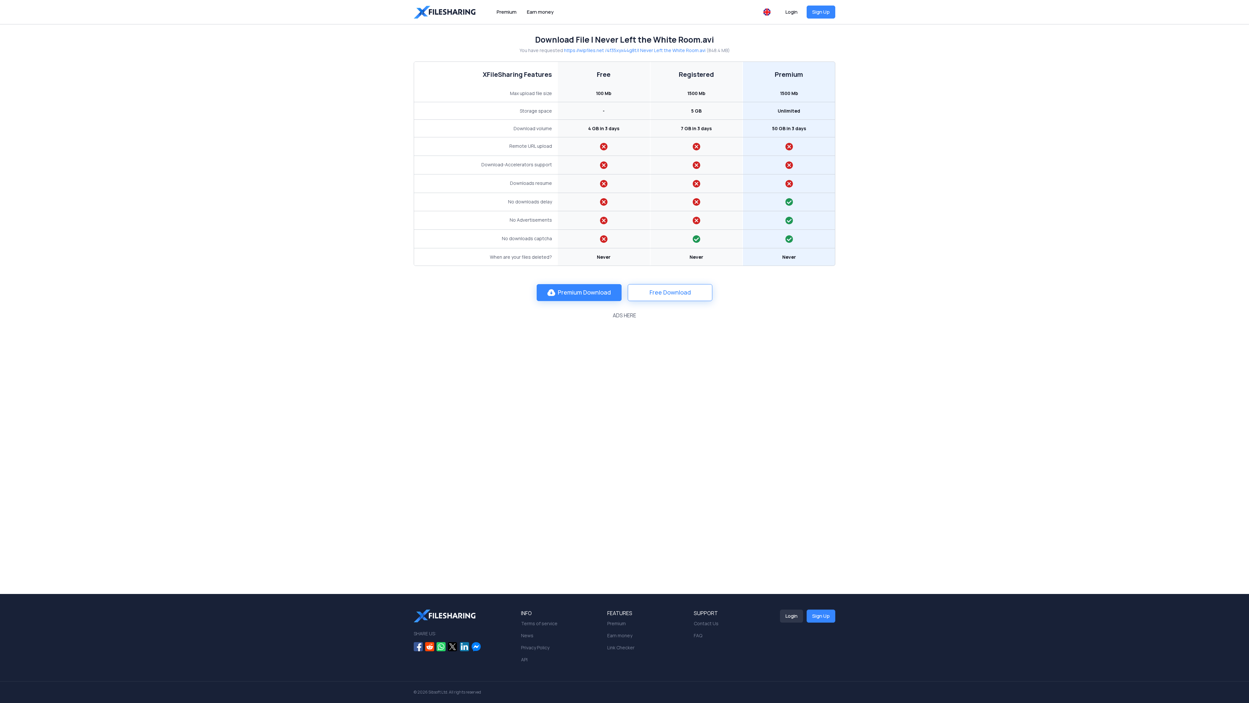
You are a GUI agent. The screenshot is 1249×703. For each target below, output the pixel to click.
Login (792, 11)
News (527, 635)
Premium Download (584, 292)
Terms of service (539, 623)
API (524, 659)
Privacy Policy (535, 647)
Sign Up (821, 11)
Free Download (670, 292)
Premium (507, 11)
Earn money (540, 11)
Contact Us (706, 623)
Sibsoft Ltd (437, 692)
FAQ (698, 635)
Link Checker (621, 647)
